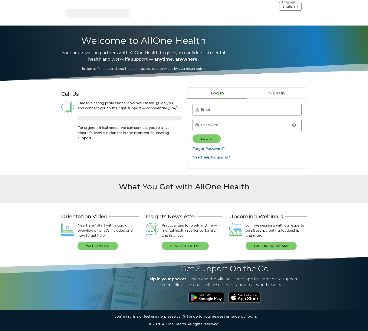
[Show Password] (294, 125)
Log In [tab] (217, 93)
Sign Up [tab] (277, 93)
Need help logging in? (211, 157)
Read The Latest (185, 246)
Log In (206, 139)
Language (288, 2)
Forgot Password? (209, 149)
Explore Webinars (271, 246)
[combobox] (290, 6)
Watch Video (97, 246)
